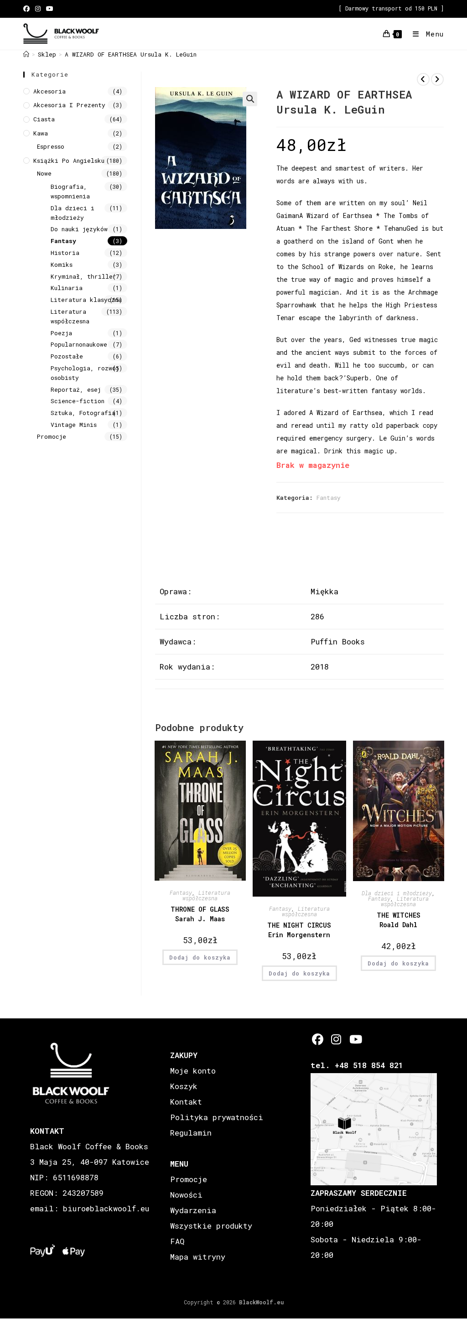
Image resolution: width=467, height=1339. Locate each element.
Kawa (40, 133)
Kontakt (186, 1101)
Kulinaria (67, 288)
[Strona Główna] (26, 54)
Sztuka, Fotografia (83, 413)
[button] (250, 99)
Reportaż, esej (76, 389)
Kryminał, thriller (83, 276)
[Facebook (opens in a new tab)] (27, 8)
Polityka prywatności (216, 1117)
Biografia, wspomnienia (70, 191)
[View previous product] (423, 79)
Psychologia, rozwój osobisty (85, 373)
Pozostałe (67, 356)
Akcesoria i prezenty (69, 105)
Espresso (50, 146)
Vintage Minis (74, 424)
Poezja (61, 333)
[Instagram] (336, 1039)
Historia (65, 253)
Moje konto (193, 1070)
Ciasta (44, 119)
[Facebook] (317, 1039)
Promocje (51, 436)
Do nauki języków (79, 229)
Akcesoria (49, 91)
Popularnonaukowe (79, 344)
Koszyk (183, 1086)
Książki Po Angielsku (68, 160)
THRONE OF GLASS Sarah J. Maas (200, 914)
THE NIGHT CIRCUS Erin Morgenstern (299, 930)
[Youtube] (355, 1039)
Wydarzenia (193, 1210)
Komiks (62, 264)
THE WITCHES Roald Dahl (398, 920)
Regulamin (191, 1132)
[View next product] (437, 79)
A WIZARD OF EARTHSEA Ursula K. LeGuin (131, 54)
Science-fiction (77, 401)
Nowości (186, 1194)
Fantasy (329, 497)
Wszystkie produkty (211, 1225)
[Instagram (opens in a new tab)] (37, 8)
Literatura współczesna (206, 895)
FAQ (177, 1241)
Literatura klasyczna (86, 300)
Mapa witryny (197, 1256)
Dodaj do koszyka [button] (200, 957)
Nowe (44, 173)
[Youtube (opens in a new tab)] (49, 8)
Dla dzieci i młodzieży (397, 893)
